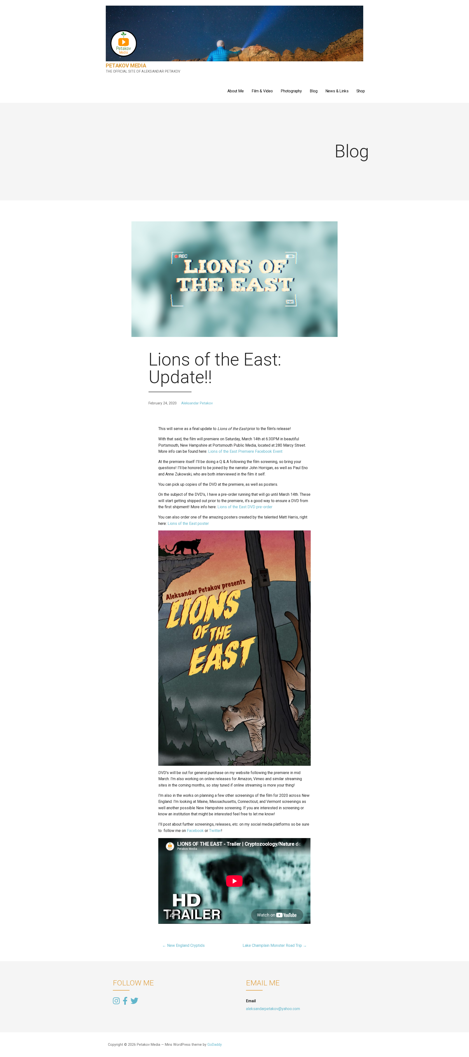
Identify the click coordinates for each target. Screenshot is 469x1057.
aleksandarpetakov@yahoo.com (273, 1008)
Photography (291, 91)
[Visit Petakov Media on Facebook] (125, 1001)
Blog (313, 91)
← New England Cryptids (183, 945)
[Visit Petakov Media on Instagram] (116, 1001)
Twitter (215, 830)
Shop (360, 91)
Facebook (195, 830)
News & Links (337, 91)
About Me (235, 91)
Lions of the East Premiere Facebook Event (245, 451)
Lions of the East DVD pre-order (244, 507)
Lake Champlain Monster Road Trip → (275, 945)
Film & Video (262, 91)
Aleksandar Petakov (197, 403)
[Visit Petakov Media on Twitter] (134, 1000)
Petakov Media (126, 66)
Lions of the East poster (188, 523)
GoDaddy (214, 1045)
